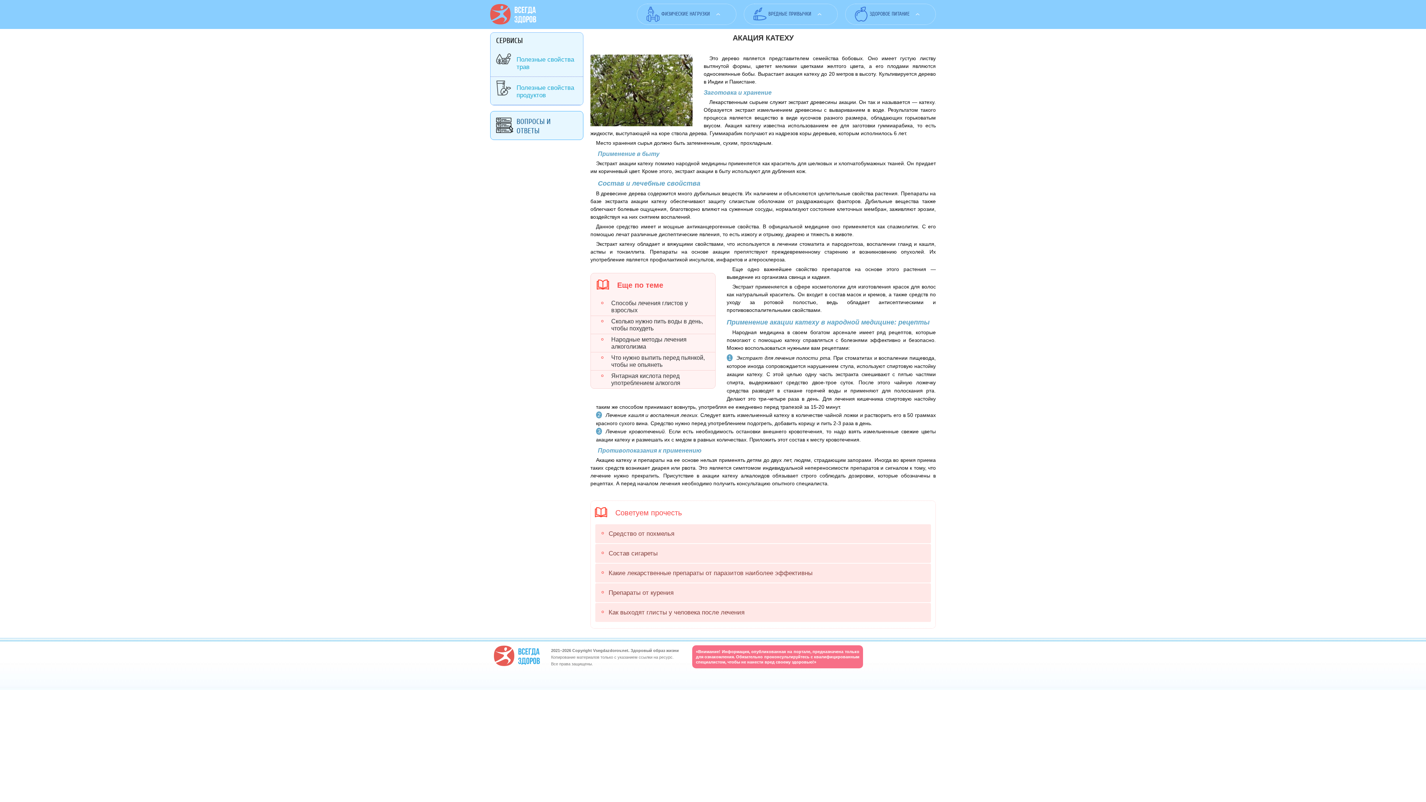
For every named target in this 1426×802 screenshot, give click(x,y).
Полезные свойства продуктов (545, 91)
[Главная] (513, 23)
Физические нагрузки (685, 14)
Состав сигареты (633, 553)
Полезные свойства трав (545, 63)
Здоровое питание (889, 14)
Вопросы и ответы (534, 126)
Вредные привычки (789, 14)
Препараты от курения (641, 592)
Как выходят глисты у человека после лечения (677, 612)
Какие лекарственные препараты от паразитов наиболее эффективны (711, 573)
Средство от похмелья (641, 533)
